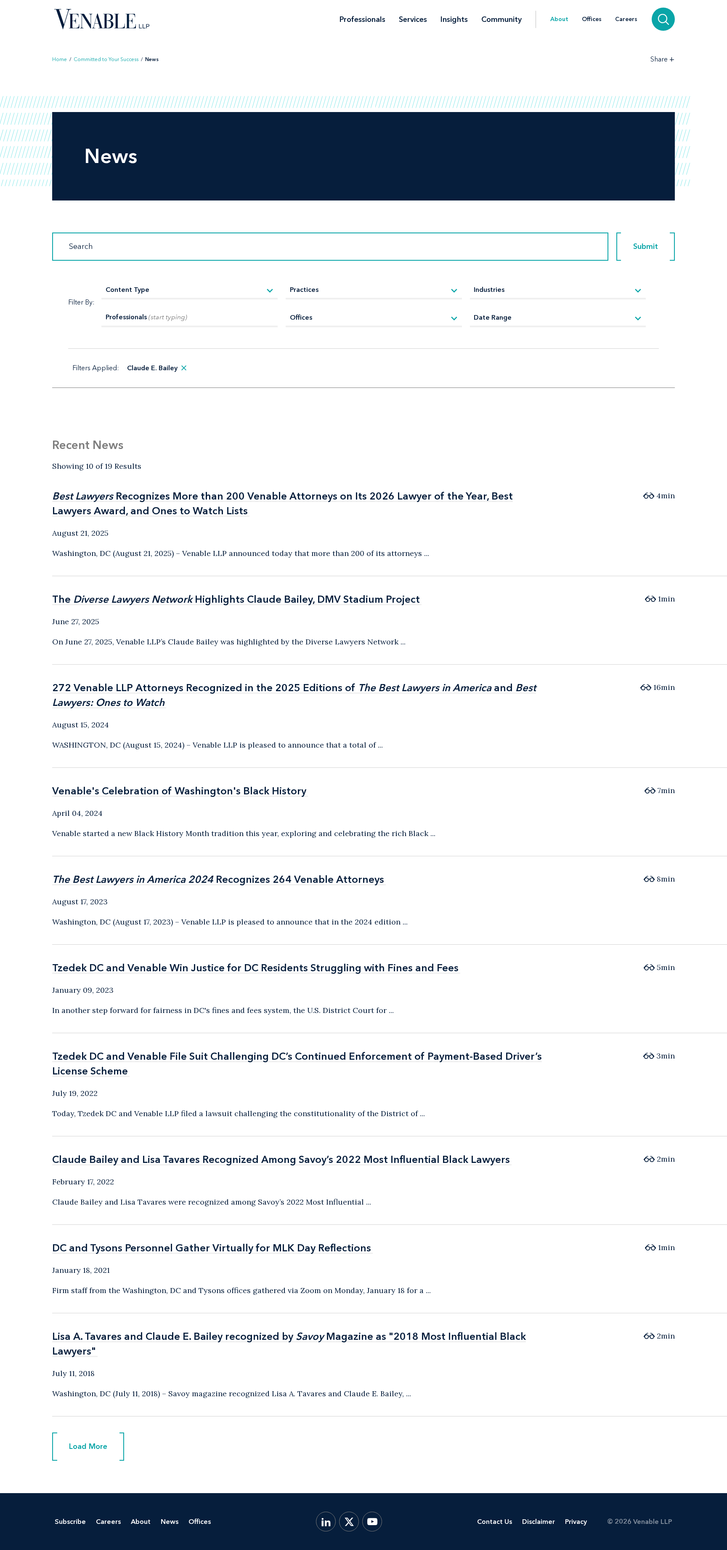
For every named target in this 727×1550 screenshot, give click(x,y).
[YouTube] (372, 1521)
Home (59, 59)
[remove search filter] (183, 368)
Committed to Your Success (106, 59)
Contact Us (494, 1522)
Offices (592, 19)
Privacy (576, 1522)
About (559, 19)
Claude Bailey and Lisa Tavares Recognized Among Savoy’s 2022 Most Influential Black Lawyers (281, 1159)
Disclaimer (538, 1522)
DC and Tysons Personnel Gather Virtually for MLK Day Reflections (211, 1248)
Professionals (362, 19)
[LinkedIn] (326, 1521)
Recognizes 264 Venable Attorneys (218, 879)
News (169, 1522)
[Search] (663, 19)
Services (413, 19)
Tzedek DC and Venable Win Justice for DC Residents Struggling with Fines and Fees (255, 968)
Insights (454, 19)
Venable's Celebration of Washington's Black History (179, 791)
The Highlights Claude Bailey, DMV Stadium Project (236, 599)
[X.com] (349, 1521)
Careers (626, 19)
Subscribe (70, 1522)
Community (501, 19)
